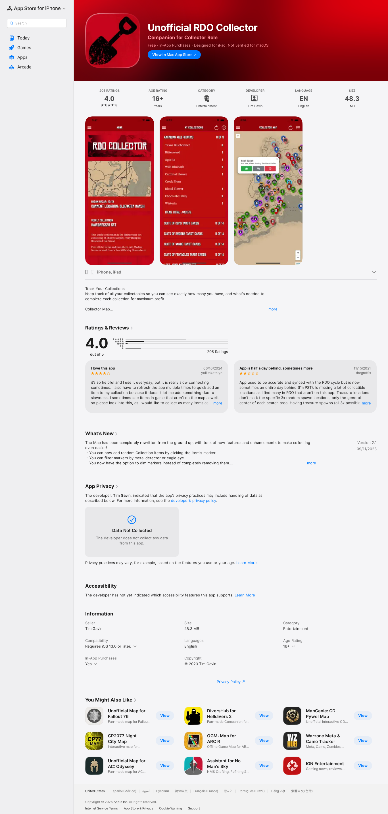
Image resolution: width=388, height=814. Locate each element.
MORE (217, 403)
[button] (36, 38)
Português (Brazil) (252, 791)
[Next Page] (382, 386)
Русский (162, 791)
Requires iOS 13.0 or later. (108, 646)
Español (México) (123, 791)
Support (194, 808)
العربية (146, 791)
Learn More (246, 562)
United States (95, 791)
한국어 (228, 791)
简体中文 (181, 791)
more (273, 309)
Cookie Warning (170, 808)
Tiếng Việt (278, 791)
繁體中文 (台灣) (302, 791)
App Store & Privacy (138, 808)
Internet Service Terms (101, 808)
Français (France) (205, 791)
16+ (286, 646)
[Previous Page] (80, 386)
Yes (88, 663)
